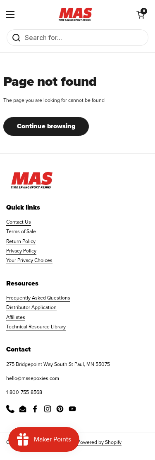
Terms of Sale (21, 231)
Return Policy (21, 241)
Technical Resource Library (36, 327)
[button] (140, 14)
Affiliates (15, 317)
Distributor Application (31, 307)
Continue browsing (46, 126)
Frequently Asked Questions (38, 298)
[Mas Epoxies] (76, 14)
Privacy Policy (21, 251)
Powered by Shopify (99, 442)
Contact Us (18, 222)
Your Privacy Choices (29, 260)
